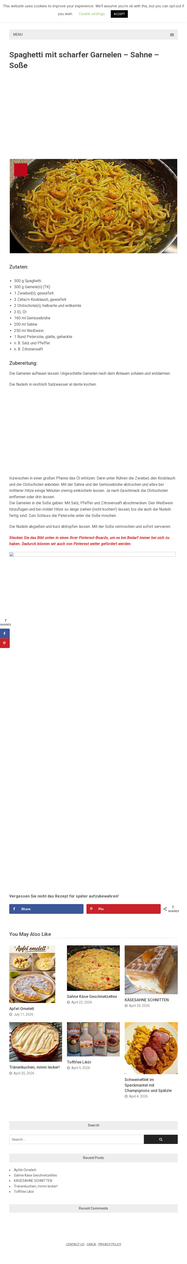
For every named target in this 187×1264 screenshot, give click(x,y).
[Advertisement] (93, 115)
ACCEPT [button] (119, 14)
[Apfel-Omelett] (32, 1001)
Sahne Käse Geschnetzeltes (92, 996)
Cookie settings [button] (92, 14)
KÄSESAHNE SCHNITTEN (147, 1000)
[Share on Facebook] (5, 633)
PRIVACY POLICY (109, 1244)
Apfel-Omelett (21, 1008)
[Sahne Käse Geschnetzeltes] (93, 989)
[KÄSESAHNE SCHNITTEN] (151, 993)
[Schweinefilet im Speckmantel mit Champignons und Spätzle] (151, 1073)
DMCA (92, 1244)
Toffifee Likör (79, 1062)
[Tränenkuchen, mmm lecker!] (35, 1060)
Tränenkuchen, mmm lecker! (34, 1067)
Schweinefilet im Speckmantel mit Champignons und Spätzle (148, 1085)
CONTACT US (75, 1244)
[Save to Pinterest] (5, 643)
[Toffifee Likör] (93, 1055)
